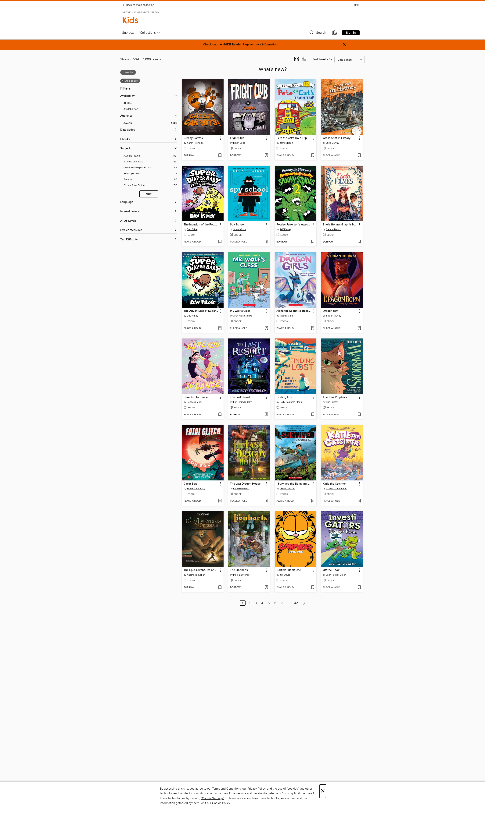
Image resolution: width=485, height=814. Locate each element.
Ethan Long (239, 142)
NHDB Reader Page (236, 45)
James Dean (286, 142)
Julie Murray (332, 142)
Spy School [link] (237, 224)
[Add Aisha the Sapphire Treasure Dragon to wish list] (312, 328)
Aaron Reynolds (195, 142)
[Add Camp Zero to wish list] (219, 501)
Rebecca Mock (194, 402)
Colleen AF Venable (336, 488)
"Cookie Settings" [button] (212, 798)
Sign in (351, 33)
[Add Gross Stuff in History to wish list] (359, 155)
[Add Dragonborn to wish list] (359, 328)
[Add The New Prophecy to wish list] (359, 414)
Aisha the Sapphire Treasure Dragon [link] (293, 311)
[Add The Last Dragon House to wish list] (266, 501)
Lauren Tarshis (287, 488)
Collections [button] (148, 33)
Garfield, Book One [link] (288, 570)
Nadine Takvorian (196, 574)
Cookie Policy (221, 803)
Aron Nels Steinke (242, 315)
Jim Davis (285, 574)
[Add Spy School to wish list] (266, 241)
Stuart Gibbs (239, 229)
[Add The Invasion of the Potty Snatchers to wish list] (219, 241)
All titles (128, 103)
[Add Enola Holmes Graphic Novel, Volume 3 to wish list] (359, 241)
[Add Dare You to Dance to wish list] (219, 414)
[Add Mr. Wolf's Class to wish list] (266, 328)
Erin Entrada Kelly (242, 402)
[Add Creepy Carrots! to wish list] (219, 155)
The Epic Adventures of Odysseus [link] (201, 570)
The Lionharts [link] (239, 570)
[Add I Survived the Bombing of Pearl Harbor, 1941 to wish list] (312, 501)
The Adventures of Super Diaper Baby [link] (201, 311)
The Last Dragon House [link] (245, 484)
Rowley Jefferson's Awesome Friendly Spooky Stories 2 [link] (293, 224)
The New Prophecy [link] (335, 397)
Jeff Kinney (285, 229)
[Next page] (304, 603)
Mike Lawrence (241, 574)
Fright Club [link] (237, 138)
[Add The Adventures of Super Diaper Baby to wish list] (219, 328)
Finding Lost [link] (284, 397)
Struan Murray (333, 315)
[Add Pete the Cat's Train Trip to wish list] (312, 155)
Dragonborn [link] (331, 311)
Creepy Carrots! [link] (193, 138)
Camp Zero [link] (191, 484)
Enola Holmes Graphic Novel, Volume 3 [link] (340, 224)
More (149, 194)
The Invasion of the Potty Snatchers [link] (201, 224)
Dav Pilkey (192, 229)
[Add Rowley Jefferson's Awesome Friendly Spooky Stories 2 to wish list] (312, 241)
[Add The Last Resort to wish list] (266, 414)
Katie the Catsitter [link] (334, 484)
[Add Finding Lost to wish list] (312, 414)
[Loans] (334, 33)
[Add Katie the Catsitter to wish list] (359, 501)
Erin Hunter (332, 402)
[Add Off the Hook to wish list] (359, 587)
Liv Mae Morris (241, 488)
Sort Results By (322, 59)
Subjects (128, 33)
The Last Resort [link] (240, 397)
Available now (131, 109)
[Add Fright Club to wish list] (266, 155)
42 (296, 603)
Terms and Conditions (226, 789)
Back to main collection (139, 5)
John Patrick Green (336, 574)
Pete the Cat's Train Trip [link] (291, 138)
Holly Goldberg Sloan (291, 402)
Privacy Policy (256, 789)
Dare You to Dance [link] (196, 397)
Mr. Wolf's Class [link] (240, 311)
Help (356, 5)
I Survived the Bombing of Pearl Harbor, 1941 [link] (293, 484)
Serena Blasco (333, 229)
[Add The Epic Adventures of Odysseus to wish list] (219, 587)
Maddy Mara (286, 315)
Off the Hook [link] (331, 570)
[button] (317, 33)
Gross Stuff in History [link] (336, 138)
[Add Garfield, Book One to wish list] (312, 587)
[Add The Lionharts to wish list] (266, 587)
